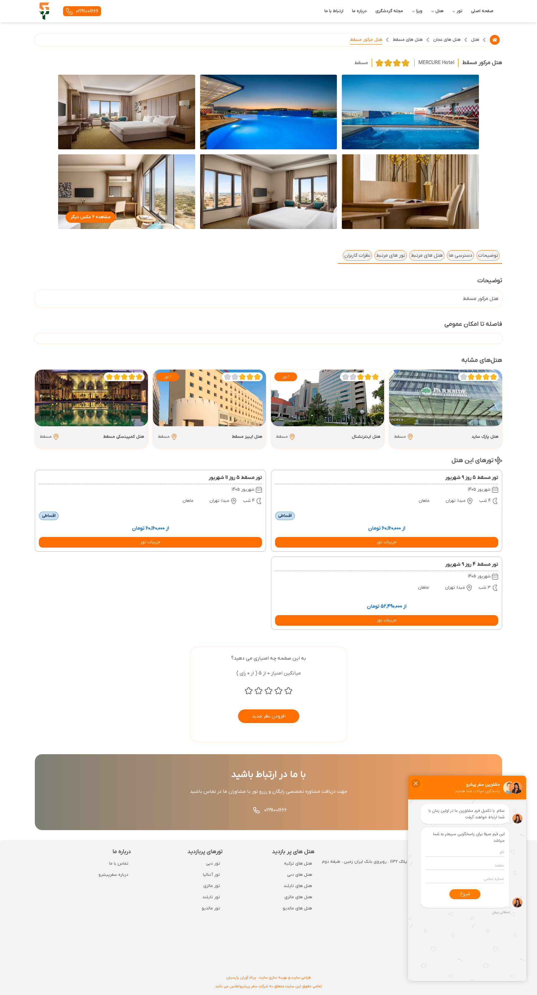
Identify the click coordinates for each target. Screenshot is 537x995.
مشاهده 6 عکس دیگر (91, 217)
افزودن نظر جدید (269, 716)
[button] (386, 542)
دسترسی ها (460, 255)
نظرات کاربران (357, 255)
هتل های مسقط (408, 40)
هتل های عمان (447, 40)
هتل (475, 40)
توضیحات (488, 255)
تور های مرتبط (390, 255)
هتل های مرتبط (427, 255)
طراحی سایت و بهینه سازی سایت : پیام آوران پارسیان (268, 977)
